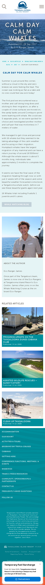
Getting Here (9, 456)
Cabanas (6, 451)
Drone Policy (29, 554)
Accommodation (10, 432)
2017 (15, 65)
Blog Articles (15, 61)
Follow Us (7, 497)
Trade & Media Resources (15, 474)
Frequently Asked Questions (17, 491)
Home (4, 61)
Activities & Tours (11, 441)
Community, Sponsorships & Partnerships (16, 480)
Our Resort (8, 437)
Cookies (24, 552)
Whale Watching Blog (16, 204)
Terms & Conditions (12, 552)
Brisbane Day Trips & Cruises (16, 446)
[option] (22, 34)
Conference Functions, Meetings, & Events (20, 462)
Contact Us (8, 486)
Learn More (26, 537)
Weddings (7, 469)
